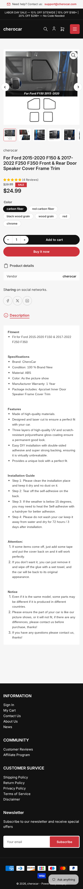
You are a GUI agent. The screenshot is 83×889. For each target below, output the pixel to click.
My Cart (9, 710)
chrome (12, 223)
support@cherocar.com (60, 4)
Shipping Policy (15, 777)
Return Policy (14, 783)
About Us (10, 721)
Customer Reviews (18, 749)
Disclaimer (11, 799)
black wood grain (18, 216)
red (64, 216)
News (7, 727)
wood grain (46, 216)
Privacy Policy (14, 788)
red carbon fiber (43, 208)
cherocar (10, 150)
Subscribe (64, 842)
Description (19, 315)
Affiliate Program (16, 755)
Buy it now (41, 251)
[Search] (45, 29)
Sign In (8, 705)
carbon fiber (15, 208)
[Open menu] (75, 29)
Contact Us (12, 716)
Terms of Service (17, 794)
